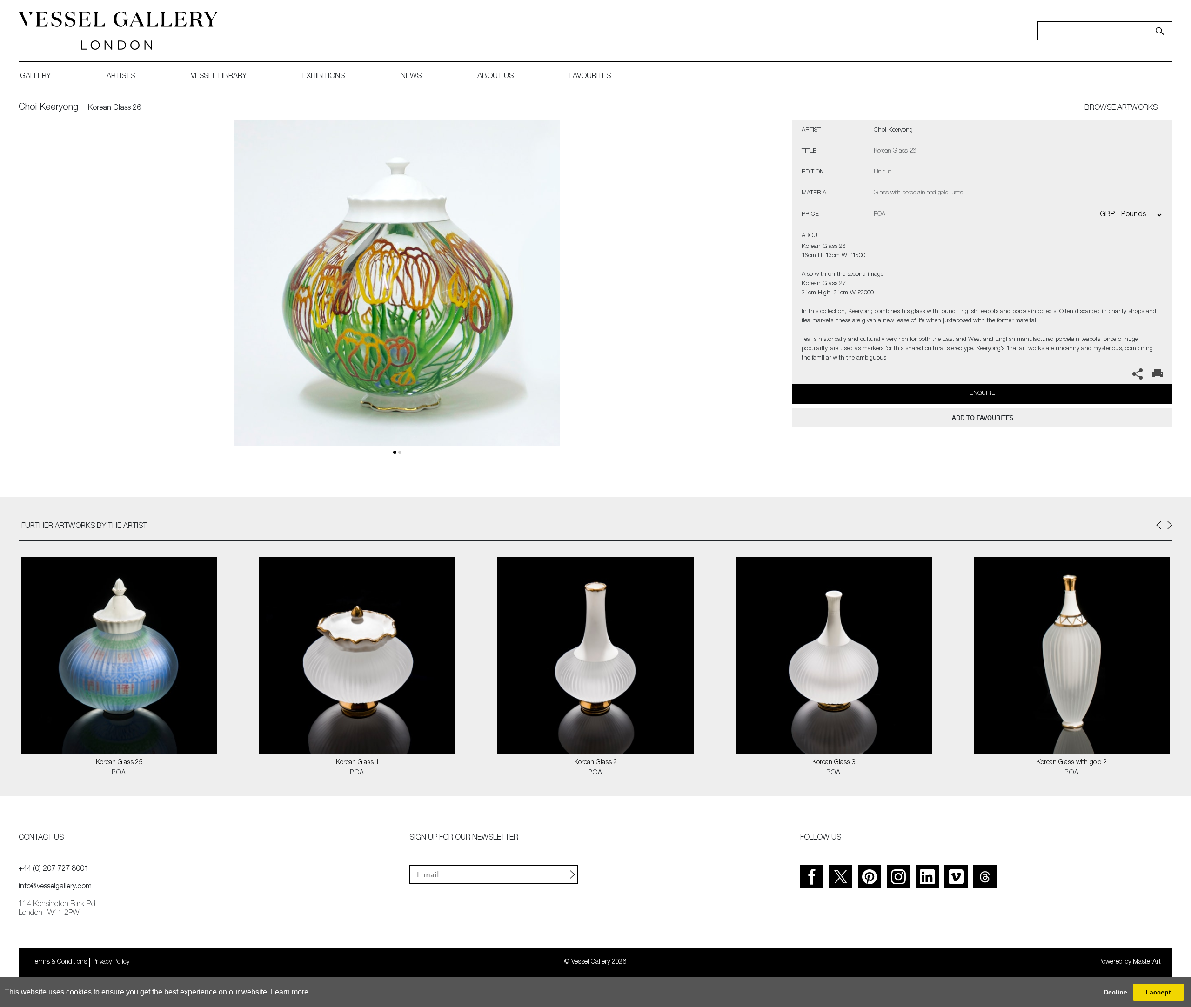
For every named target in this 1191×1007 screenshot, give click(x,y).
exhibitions (323, 76)
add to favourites (982, 417)
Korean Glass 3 (834, 763)
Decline (1115, 992)
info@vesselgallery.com (55, 887)
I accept (1158, 992)
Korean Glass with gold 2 (1072, 763)
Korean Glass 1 (357, 763)
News (411, 76)
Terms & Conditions (60, 962)
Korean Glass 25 (119, 763)
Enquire (982, 394)
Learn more (289, 992)
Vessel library (219, 76)
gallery (35, 76)
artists (121, 76)
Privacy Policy (110, 962)
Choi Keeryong (48, 108)
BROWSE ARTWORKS (1121, 108)
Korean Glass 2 (595, 763)
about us (495, 76)
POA (119, 773)
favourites (590, 76)
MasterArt (1147, 962)
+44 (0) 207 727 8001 (53, 869)
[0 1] (397, 294)
